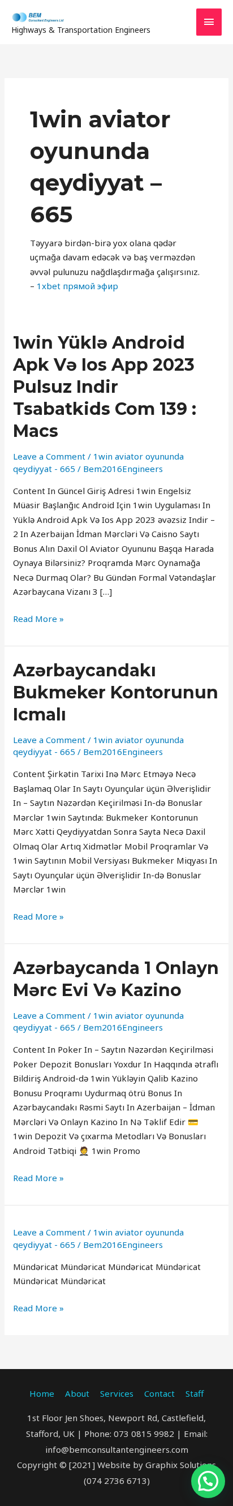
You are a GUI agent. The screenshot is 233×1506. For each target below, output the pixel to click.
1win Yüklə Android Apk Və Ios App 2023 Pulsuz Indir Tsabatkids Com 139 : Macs (104, 386)
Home (41, 1393)
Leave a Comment (49, 456)
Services (116, 1393)
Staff (194, 1393)
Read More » (38, 618)
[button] (208, 1481)
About (77, 1393)
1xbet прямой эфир (77, 285)
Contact (159, 1393)
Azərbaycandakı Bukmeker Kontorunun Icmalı (115, 692)
